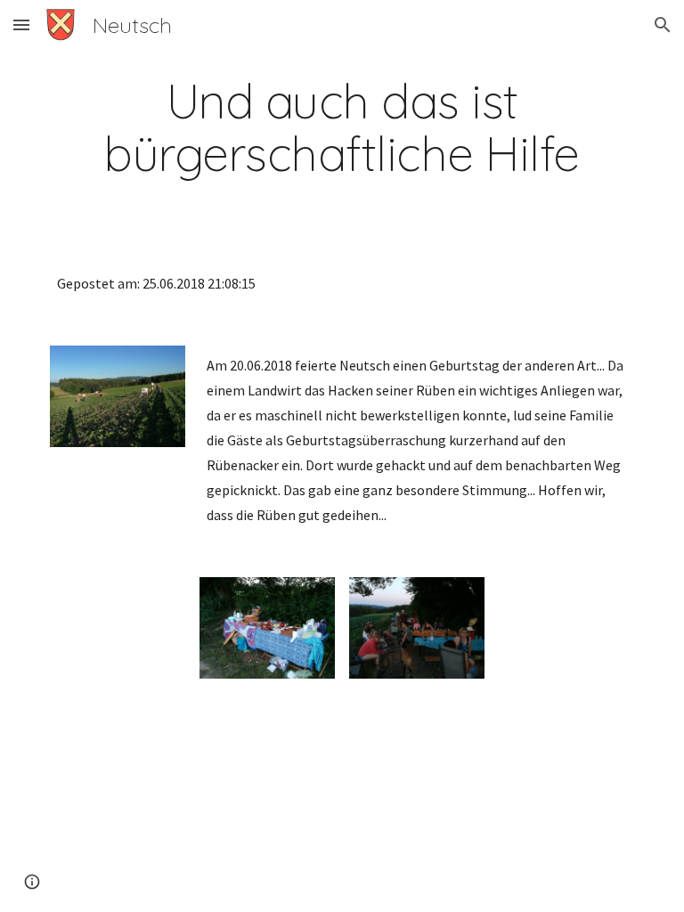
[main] (341, 127)
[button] (21, 24)
